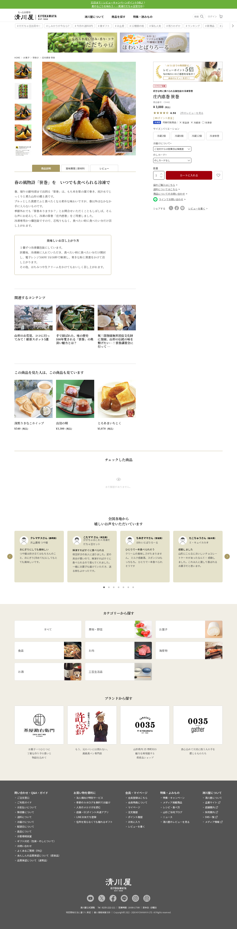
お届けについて (162, 143)
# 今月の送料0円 (84, 26)
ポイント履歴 (135, 817)
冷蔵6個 (179, 136)
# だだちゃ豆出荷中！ (29, 26)
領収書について (25, 812)
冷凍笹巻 (214, 136)
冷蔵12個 (197, 136)
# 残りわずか (173, 26)
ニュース (167, 817)
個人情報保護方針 (102, 912)
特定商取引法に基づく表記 (78, 912)
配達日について (25, 826)
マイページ (134, 807)
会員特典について (137, 802)
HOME (17, 57)
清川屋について (94, 17)
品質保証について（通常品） (33, 860)
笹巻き (36, 57)
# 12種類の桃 (137, 26)
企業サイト (211, 802)
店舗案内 (210, 807)
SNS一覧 (209, 817)
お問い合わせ (24, 846)
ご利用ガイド (24, 802)
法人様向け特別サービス (89, 797)
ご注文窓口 (23, 797)
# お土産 (119, 26)
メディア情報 (212, 822)
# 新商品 (209, 26)
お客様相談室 (24, 836)
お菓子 (26, 57)
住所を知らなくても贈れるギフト (94, 822)
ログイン (212, 16)
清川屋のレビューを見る (176, 822)
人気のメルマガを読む (88, 807)
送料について (24, 817)
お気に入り (134, 822)
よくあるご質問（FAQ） (30, 850)
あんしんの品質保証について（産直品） (39, 855)
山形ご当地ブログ (172, 812)
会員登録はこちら (137, 797)
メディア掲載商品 (172, 802)
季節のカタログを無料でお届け (93, 802)
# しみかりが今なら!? (57, 26)
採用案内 (210, 812)
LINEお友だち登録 (86, 817)
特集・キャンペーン (174, 797)
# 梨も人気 (155, 26)
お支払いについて (27, 807)
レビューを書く (136, 826)
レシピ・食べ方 (171, 807)
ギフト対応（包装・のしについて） (36, 841)
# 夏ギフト (104, 26)
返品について (24, 831)
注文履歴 (133, 812)
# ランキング (193, 26)
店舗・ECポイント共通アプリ (92, 812)
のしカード (160, 154)
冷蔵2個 (161, 136)
